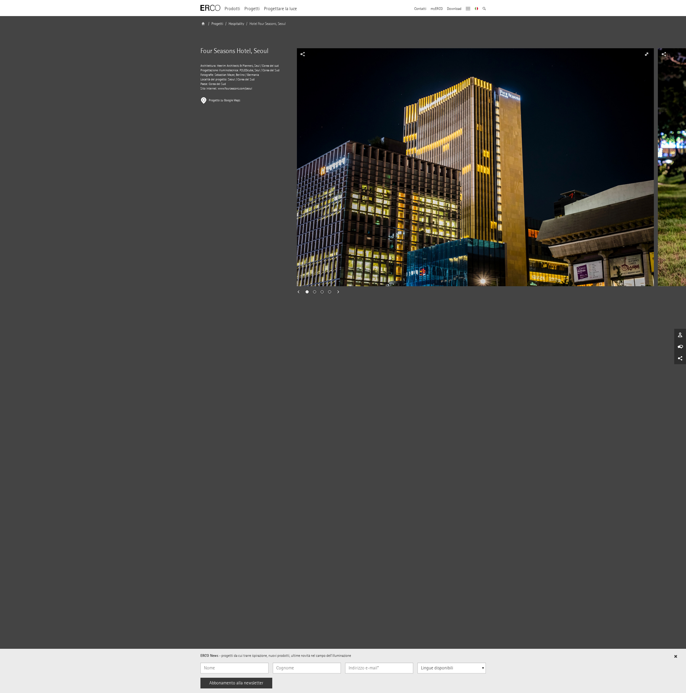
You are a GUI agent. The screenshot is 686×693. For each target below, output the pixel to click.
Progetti (252, 9)
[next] (336, 292)
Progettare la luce (280, 9)
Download (454, 9)
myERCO (437, 9)
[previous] (300, 292)
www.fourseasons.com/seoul (235, 89)
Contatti (420, 9)
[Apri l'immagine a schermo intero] (646, 54)
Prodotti (232, 9)
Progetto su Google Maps (224, 100)
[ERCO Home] (210, 8)
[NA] (476, 9)
